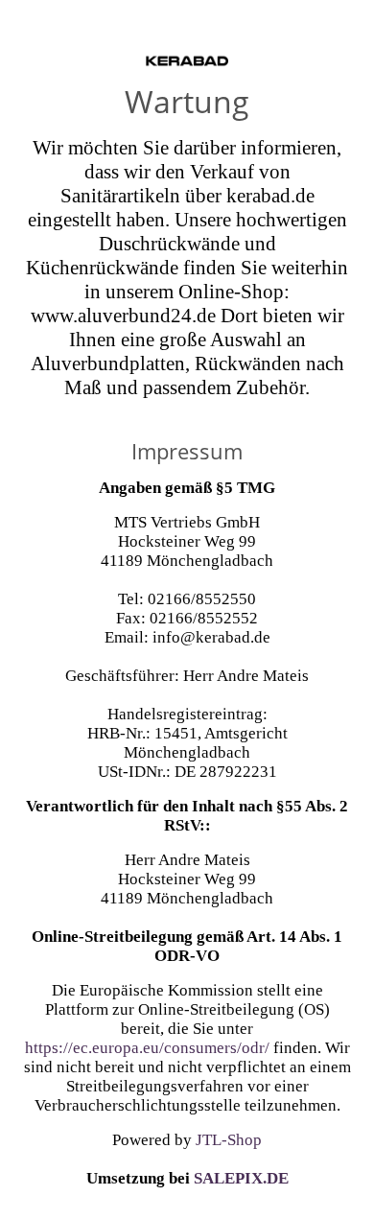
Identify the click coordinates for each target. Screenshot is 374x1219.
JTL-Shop (229, 1140)
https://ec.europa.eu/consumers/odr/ (147, 1048)
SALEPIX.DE (241, 1178)
